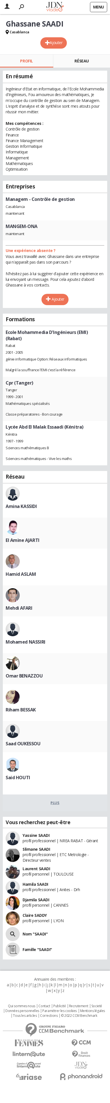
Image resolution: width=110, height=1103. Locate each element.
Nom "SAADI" (35, 934)
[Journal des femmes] (29, 1042)
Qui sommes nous (21, 1006)
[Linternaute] (29, 1054)
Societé (96, 1006)
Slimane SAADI (36, 849)
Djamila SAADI (36, 899)
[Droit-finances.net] (81, 1054)
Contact (44, 1006)
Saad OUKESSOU (23, 744)
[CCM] (81, 1042)
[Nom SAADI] (13, 934)
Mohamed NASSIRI (25, 642)
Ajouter (56, 42)
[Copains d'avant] (29, 1065)
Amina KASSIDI (21, 506)
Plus (54, 802)
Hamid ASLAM (21, 574)
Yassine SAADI (36, 835)
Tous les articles (25, 1016)
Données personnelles (22, 1011)
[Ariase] (29, 1077)
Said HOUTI (18, 777)
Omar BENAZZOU (24, 676)
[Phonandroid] (81, 1076)
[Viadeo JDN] (81, 1065)
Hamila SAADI (35, 884)
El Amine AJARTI (22, 540)
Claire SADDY (35, 915)
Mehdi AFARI (19, 608)
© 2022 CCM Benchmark (79, 1016)
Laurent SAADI (36, 868)
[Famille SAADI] (13, 950)
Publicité (59, 1006)
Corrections (49, 1016)
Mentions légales (92, 1011)
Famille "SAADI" (37, 949)
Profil (26, 61)
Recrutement (78, 1006)
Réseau (81, 61)
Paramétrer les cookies (59, 1011)
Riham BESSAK (21, 710)
